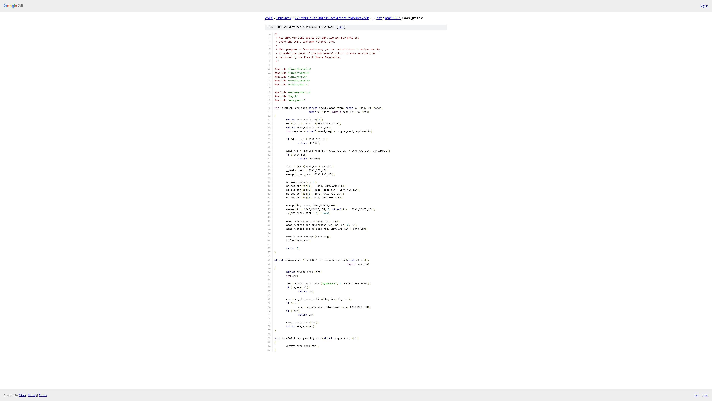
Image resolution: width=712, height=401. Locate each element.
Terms (43, 395)
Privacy (32, 395)
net (379, 18)
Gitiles (22, 395)
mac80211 (393, 18)
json (705, 395)
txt (696, 395)
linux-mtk (283, 18)
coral (269, 18)
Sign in (704, 6)
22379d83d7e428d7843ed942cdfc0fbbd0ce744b (332, 18)
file (341, 27)
